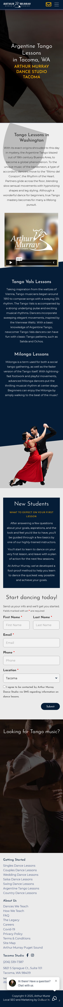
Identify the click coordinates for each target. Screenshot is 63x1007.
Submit (50, 706)
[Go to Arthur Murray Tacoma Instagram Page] (32, 955)
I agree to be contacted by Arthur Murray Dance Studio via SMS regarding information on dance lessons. (30, 692)
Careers (8, 924)
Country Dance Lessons (20, 893)
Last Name (42, 617)
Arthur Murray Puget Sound (23, 947)
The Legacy (11, 920)
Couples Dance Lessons (20, 870)
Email (8, 635)
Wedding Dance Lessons (20, 874)
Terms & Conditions (16, 938)
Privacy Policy (13, 934)
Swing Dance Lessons (18, 884)
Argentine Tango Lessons (21, 888)
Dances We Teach (15, 906)
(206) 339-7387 (13, 962)
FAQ (6, 915)
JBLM (6, 981)
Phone (8, 652)
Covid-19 (9, 929)
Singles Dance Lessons (19, 865)
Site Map (9, 943)
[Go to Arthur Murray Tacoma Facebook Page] (27, 955)
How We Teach (13, 911)
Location (10, 670)
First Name (12, 617)
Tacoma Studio (13, 955)
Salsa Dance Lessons (18, 879)
